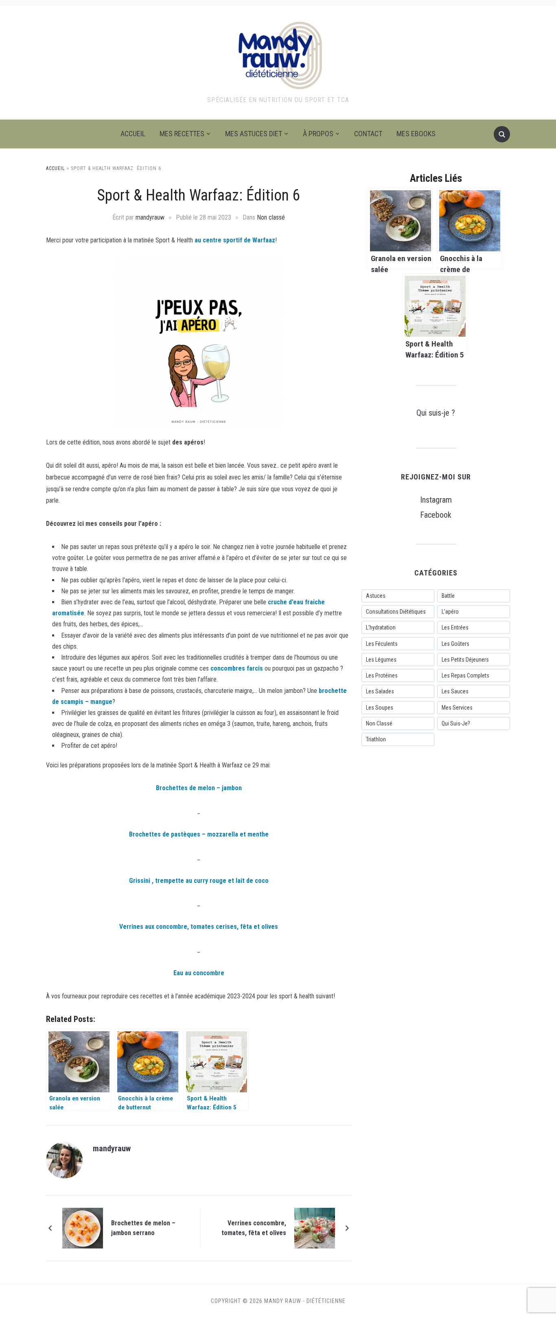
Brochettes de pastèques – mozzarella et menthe (199, 834)
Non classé (271, 217)
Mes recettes (182, 133)
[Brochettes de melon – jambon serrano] (82, 1228)
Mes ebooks (416, 133)
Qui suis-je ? (435, 413)
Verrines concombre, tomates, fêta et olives (253, 1228)
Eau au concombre (198, 973)
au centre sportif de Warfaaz (235, 240)
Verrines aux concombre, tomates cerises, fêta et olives (198, 926)
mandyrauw (150, 217)
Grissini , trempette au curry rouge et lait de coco (199, 880)
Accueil (132, 133)
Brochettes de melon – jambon (199, 788)
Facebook (435, 515)
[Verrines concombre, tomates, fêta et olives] (314, 1228)
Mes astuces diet (253, 133)
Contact (368, 133)
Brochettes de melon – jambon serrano (143, 1228)
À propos (318, 133)
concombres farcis (236, 668)
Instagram (436, 500)
